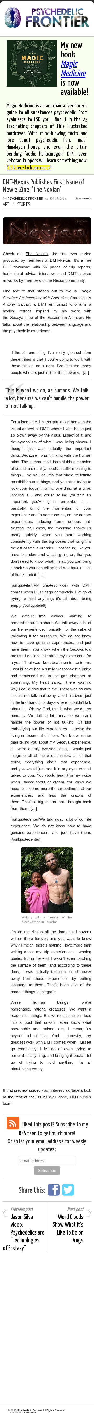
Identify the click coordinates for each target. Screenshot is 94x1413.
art (6, 204)
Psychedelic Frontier (25, 198)
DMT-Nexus (60, 260)
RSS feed (27, 1133)
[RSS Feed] (13, 1123)
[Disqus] (46, 1328)
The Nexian (37, 254)
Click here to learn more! (29, 167)
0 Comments (83, 198)
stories (23, 204)
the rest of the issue (27, 1097)
